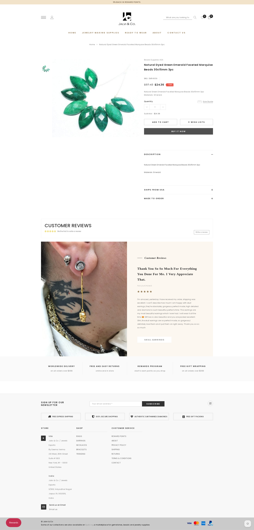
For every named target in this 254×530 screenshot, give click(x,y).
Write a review (201, 232)
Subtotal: (148, 113)
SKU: (146, 78)
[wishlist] (202, 17)
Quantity (148, 101)
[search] (194, 17)
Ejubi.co (89, 525)
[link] (46, 68)
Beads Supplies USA (153, 60)
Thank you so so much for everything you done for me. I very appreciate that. (167, 274)
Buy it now (178, 131)
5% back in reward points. (127, 2)
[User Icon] (52, 17)
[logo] (127, 17)
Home (92, 44)
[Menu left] (43, 17)
